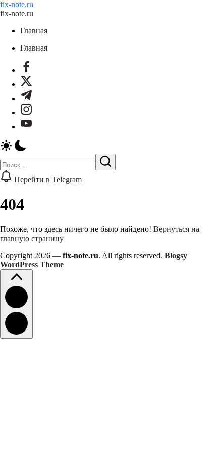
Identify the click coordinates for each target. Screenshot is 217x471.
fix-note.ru (16, 4)
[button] (108, 146)
